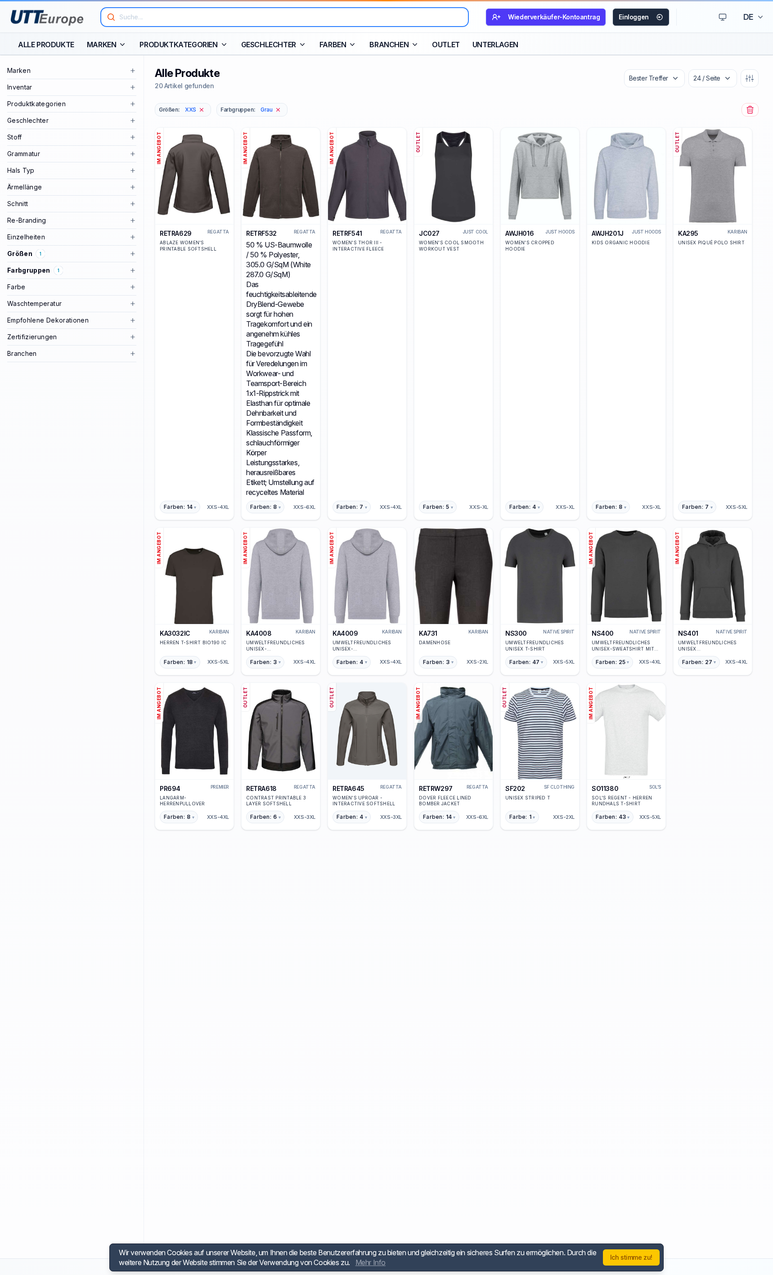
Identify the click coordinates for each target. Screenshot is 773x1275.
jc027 (429, 233)
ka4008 (259, 633)
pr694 (170, 788)
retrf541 (347, 233)
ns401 (688, 633)
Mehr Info (370, 1262)
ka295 (688, 233)
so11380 (605, 788)
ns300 (516, 633)
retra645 (348, 788)
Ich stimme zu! (631, 1257)
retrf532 (261, 233)
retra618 (261, 788)
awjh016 (519, 233)
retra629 (176, 233)
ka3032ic (175, 633)
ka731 (428, 633)
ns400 (603, 633)
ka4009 (345, 633)
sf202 (515, 788)
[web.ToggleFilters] (750, 78)
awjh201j (608, 233)
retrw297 (436, 788)
